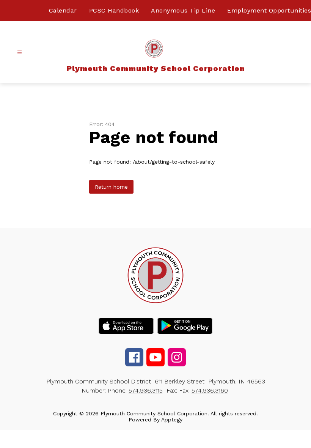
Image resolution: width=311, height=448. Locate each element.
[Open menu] (19, 52)
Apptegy (171, 419)
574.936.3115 (146, 390)
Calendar (63, 10)
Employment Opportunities (269, 10)
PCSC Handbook (114, 10)
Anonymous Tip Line (183, 10)
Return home (111, 187)
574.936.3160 (210, 390)
